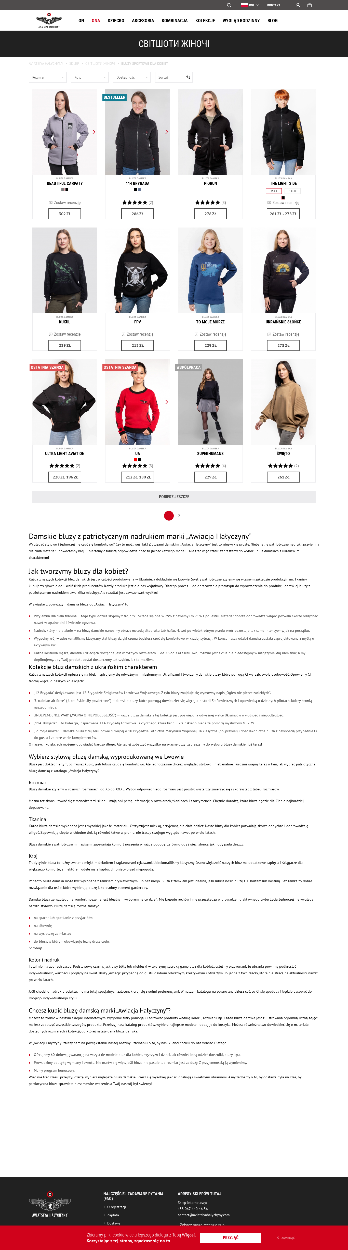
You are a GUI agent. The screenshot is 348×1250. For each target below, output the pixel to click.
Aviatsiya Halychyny (46, 63)
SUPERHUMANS (210, 453)
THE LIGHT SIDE (283, 183)
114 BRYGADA (138, 183)
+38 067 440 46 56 (193, 1208)
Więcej (188, 1235)
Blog (272, 20)
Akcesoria (143, 20)
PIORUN (210, 183)
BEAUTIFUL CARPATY (65, 183)
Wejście (298, 5)
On (81, 20)
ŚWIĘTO (283, 453)
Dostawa (114, 1223)
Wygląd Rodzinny (241, 20)
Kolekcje (205, 20)
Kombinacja (175, 20)
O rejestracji (116, 1207)
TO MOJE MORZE (210, 322)
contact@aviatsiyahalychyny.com (204, 1215)
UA (137, 453)
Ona (96, 20)
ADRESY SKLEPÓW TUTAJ (199, 1193)
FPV (137, 322)
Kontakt (273, 5)
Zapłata (113, 1215)
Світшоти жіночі (100, 63)
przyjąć (230, 1237)
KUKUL (64, 322)
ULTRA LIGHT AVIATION (65, 453)
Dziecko (116, 20)
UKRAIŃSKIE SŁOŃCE (283, 322)
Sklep (74, 63)
